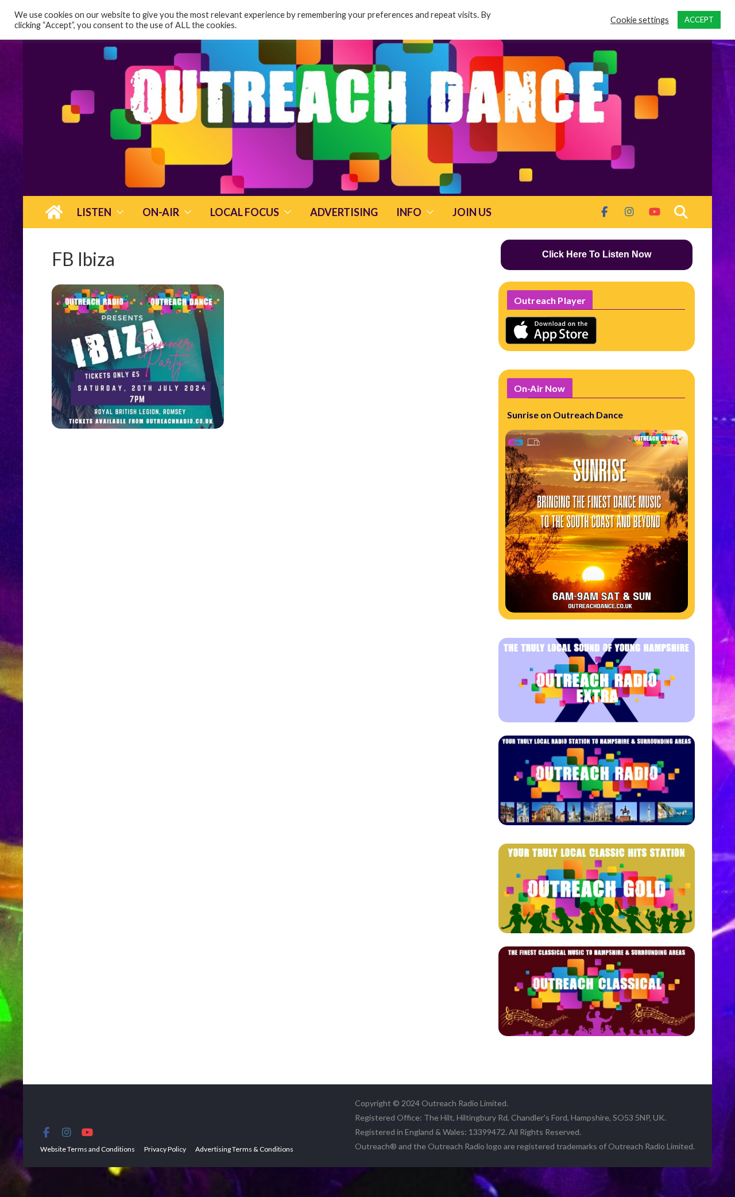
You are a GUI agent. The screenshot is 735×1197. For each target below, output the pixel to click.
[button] (117, 212)
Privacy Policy (165, 1149)
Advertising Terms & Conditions (244, 1149)
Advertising (344, 212)
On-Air (160, 212)
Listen (94, 212)
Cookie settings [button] (639, 20)
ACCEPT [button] (699, 19)
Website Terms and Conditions (87, 1149)
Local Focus (244, 212)
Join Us (472, 212)
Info (408, 212)
